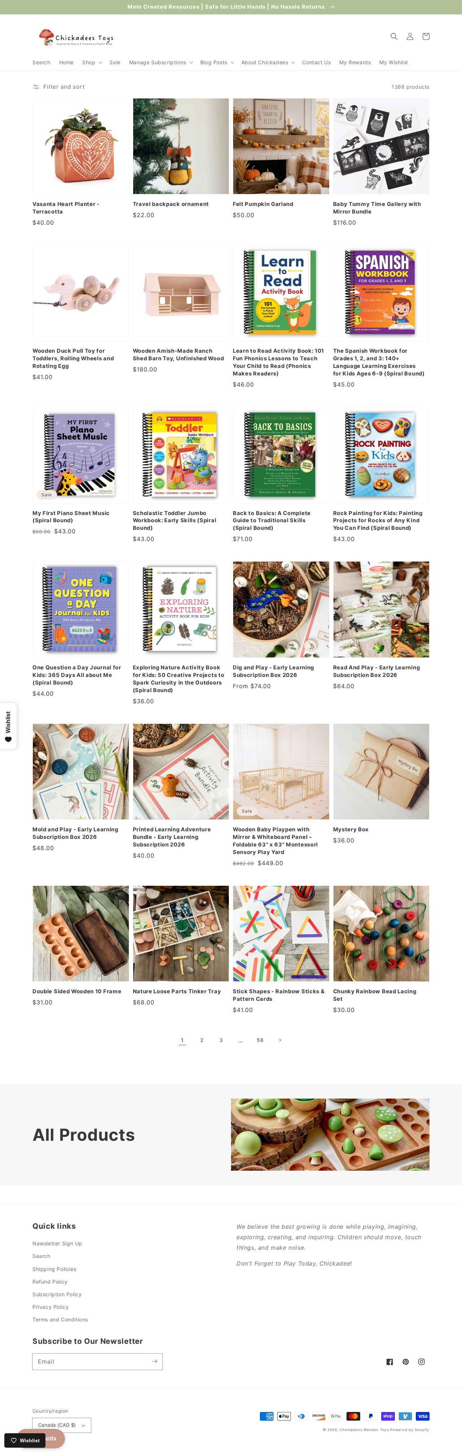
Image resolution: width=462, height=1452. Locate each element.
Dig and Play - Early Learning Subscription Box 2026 (273, 671)
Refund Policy (50, 1282)
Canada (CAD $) (57, 1425)
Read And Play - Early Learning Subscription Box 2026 (376, 671)
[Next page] (280, 1040)
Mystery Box (351, 829)
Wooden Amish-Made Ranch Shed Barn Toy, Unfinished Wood (178, 355)
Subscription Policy (57, 1294)
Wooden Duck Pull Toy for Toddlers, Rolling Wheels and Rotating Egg (73, 358)
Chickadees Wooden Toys (364, 1429)
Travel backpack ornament (171, 204)
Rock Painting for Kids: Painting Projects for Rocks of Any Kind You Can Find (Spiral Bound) (378, 521)
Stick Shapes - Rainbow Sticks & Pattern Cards (278, 995)
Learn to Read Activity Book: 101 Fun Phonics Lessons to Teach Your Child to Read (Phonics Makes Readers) (278, 362)
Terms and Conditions (60, 1319)
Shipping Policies (54, 1269)
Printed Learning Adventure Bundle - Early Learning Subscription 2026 (172, 837)
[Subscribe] (154, 1361)
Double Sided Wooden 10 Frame (76, 991)
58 (260, 1040)
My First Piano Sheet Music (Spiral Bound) (71, 517)
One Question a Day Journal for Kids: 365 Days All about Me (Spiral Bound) (76, 675)
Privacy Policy (50, 1307)
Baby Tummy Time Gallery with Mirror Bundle (377, 208)
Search (41, 1256)
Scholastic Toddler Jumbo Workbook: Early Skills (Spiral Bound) (175, 521)
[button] (91, 62)
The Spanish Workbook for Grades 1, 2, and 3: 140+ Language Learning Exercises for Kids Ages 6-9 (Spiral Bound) (379, 362)
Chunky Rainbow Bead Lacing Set (375, 995)
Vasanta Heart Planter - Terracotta (66, 208)
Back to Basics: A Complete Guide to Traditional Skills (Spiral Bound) (272, 521)
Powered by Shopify (410, 1429)
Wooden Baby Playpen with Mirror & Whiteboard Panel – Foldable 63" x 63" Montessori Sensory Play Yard (275, 840)
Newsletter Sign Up (57, 1243)
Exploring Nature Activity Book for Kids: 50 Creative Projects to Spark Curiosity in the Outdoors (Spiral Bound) (179, 679)
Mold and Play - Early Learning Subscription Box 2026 (75, 833)
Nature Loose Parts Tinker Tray (177, 991)
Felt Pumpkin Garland (263, 204)
